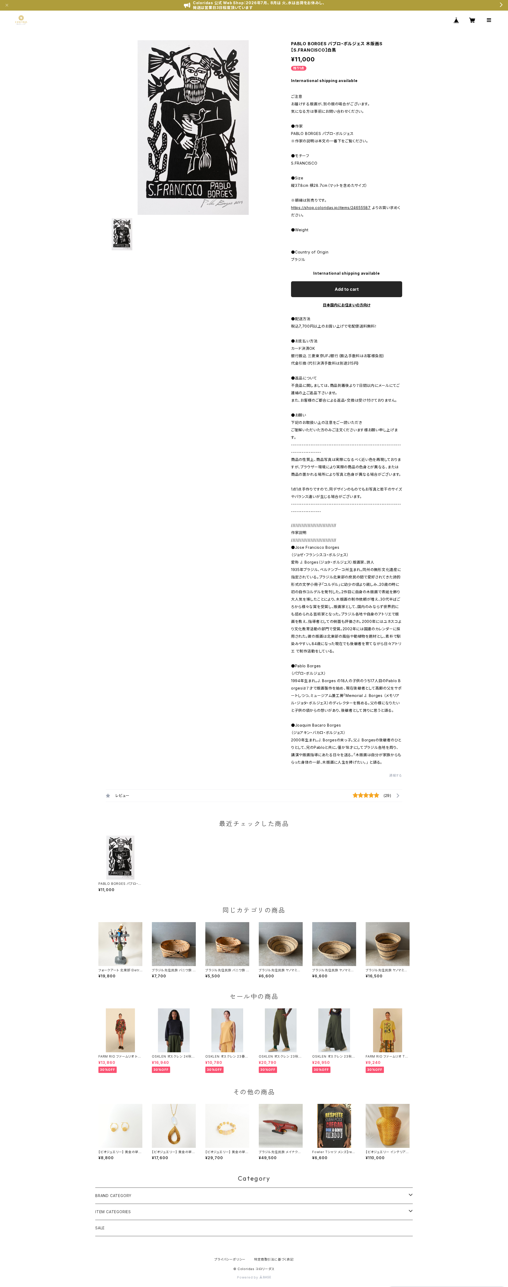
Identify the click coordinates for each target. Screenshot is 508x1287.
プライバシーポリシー (230, 1259)
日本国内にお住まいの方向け (346, 305)
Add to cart (347, 289)
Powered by (248, 1277)
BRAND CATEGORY (113, 1195)
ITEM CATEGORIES (113, 1211)
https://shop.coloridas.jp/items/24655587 (331, 207)
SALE (100, 1228)
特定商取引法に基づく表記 (274, 1259)
